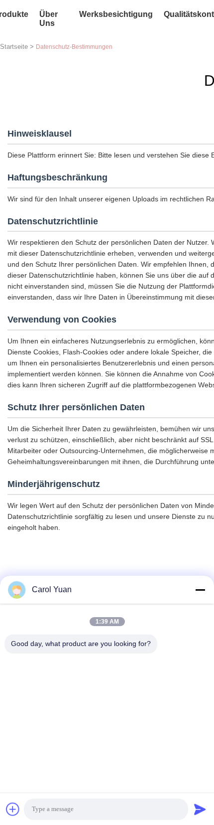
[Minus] (200, 590)
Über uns (48, 18)
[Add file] (13, 809)
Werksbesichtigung (116, 14)
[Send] (200, 809)
